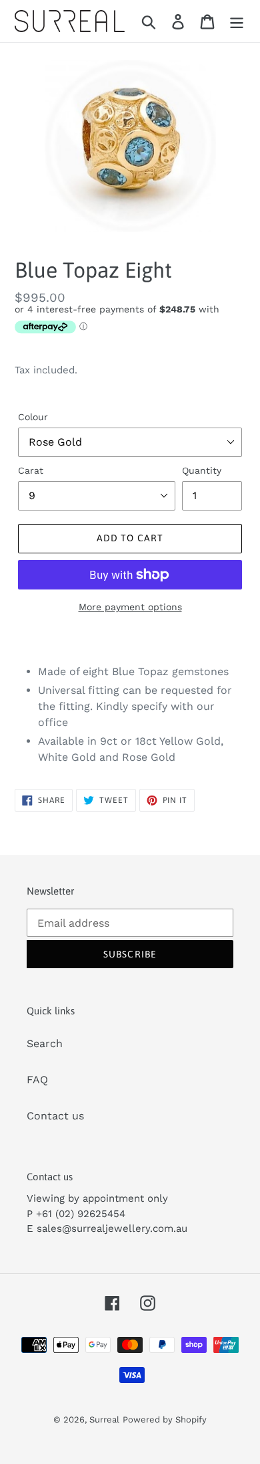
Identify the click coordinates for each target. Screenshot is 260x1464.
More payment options (130, 607)
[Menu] (236, 21)
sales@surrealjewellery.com (105, 1228)
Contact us (55, 1115)
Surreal (104, 1419)
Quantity (201, 470)
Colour (33, 416)
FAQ (37, 1079)
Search (45, 1043)
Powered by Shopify (165, 1419)
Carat (30, 470)
